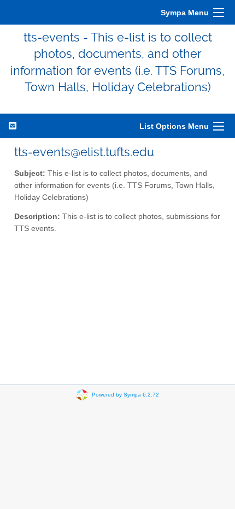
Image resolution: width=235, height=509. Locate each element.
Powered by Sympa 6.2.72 (125, 394)
